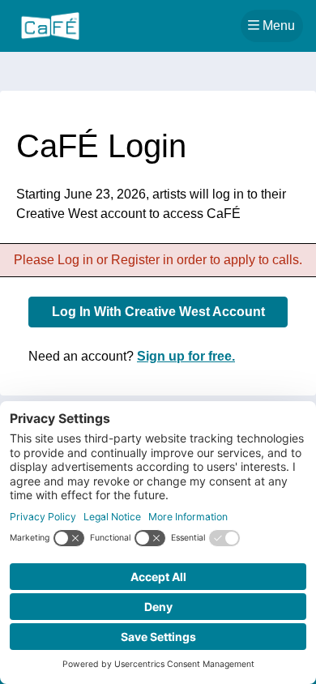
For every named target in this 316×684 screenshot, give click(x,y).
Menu (280, 25)
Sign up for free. (186, 356)
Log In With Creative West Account (158, 311)
